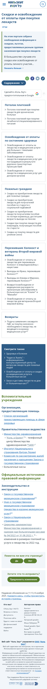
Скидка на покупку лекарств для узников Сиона (23, 233)
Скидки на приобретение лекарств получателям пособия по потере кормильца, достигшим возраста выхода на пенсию (24, 215)
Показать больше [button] (12, 68)
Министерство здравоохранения (22, 434)
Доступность (8, 615)
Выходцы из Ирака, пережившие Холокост (23, 272)
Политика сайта (10, 618)
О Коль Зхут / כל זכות (11, 609)
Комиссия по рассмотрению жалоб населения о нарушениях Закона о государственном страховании (24, 459)
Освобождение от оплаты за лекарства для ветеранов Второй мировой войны (24, 301)
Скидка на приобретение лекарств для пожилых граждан (24, 194)
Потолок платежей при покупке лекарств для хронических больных (23, 112)
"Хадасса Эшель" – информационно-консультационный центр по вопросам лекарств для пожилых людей (23, 362)
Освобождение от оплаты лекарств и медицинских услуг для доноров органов (24, 173)
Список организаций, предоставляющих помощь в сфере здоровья (24, 419)
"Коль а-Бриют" (15, 437)
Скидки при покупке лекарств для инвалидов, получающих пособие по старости (24, 225)
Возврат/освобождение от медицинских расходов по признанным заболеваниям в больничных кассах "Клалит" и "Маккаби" (22, 289)
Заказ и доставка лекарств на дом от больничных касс (23, 382)
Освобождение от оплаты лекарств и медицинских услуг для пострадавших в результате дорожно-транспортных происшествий (24, 161)
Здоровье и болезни (16, 353)
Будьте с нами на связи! (13, 621)
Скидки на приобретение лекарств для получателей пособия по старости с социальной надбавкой (20, 204)
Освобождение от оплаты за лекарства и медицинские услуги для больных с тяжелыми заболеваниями (23, 149)
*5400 (30, 445)
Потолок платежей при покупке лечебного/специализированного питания (24, 121)
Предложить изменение (23, 579)
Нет (30, 560)
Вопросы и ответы (11, 612)
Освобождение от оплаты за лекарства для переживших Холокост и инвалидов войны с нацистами (23, 263)
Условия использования (29, 672)
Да (16, 560)
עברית (4, 27)
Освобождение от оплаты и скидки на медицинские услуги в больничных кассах (24, 374)
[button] (4, 4)
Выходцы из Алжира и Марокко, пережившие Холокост (23, 279)
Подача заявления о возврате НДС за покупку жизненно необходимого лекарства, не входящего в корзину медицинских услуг (22, 326)
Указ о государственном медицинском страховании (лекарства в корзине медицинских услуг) (24, 507)
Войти (6, 630)
